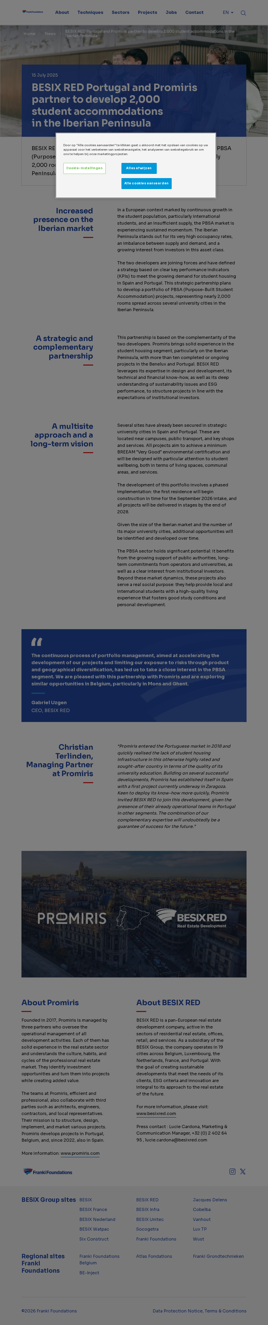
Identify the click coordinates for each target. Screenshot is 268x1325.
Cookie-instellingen (84, 168)
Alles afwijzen (139, 168)
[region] (135, 165)
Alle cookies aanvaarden (146, 183)
